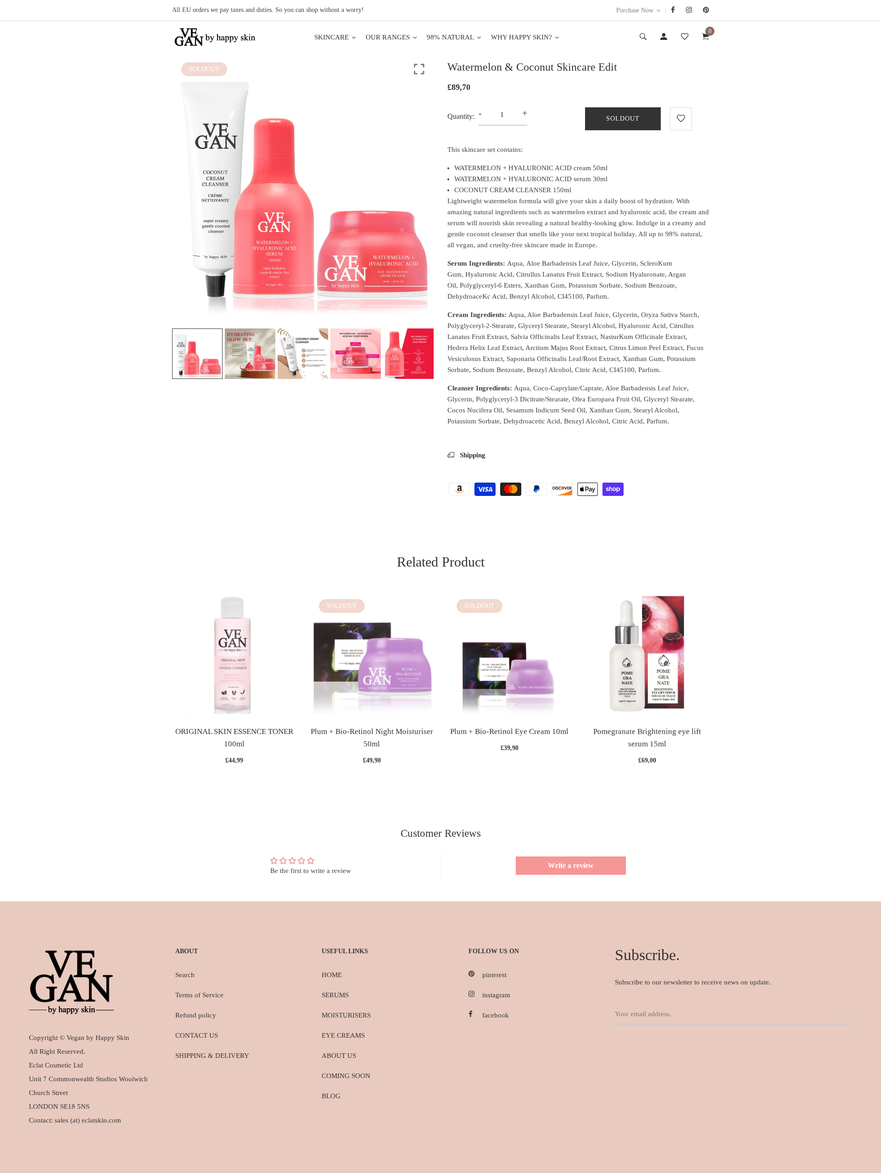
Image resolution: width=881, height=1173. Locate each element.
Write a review (571, 865)
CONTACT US (196, 1035)
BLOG (331, 1096)
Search (185, 974)
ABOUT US (339, 1055)
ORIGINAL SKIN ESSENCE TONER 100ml (234, 737)
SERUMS (335, 995)
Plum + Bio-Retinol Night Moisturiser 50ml (372, 737)
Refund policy (195, 1015)
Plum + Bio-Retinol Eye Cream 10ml (509, 731)
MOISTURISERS (346, 1015)
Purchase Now (634, 10)
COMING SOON (346, 1075)
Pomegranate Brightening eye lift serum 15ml (647, 737)
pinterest (494, 974)
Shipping (471, 455)
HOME (332, 974)
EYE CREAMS (343, 1035)
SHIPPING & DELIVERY (212, 1055)
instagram (496, 995)
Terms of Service (199, 995)
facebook (495, 1015)
